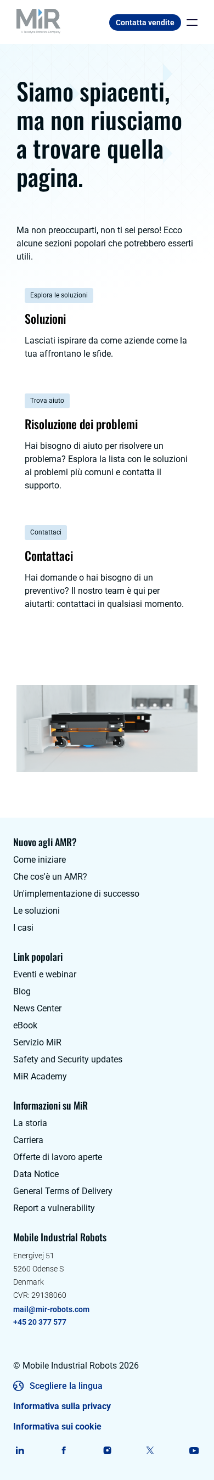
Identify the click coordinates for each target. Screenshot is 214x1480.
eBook (25, 1025)
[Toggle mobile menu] (189, 22)
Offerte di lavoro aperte (57, 1157)
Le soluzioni (36, 910)
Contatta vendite (145, 22)
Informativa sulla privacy (62, 1406)
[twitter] (150, 1450)
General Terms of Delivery (62, 1191)
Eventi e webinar (44, 974)
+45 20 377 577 (39, 1322)
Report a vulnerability (54, 1208)
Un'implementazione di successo (76, 893)
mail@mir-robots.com (51, 1309)
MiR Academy (40, 1076)
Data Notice (36, 1174)
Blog (22, 991)
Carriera (28, 1140)
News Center (37, 1008)
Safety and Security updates (67, 1059)
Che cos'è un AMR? (50, 876)
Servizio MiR (37, 1042)
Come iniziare (39, 859)
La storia (30, 1123)
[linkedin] (20, 1450)
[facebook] (63, 1450)
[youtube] (194, 1450)
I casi (23, 927)
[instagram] (107, 1450)
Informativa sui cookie (57, 1426)
